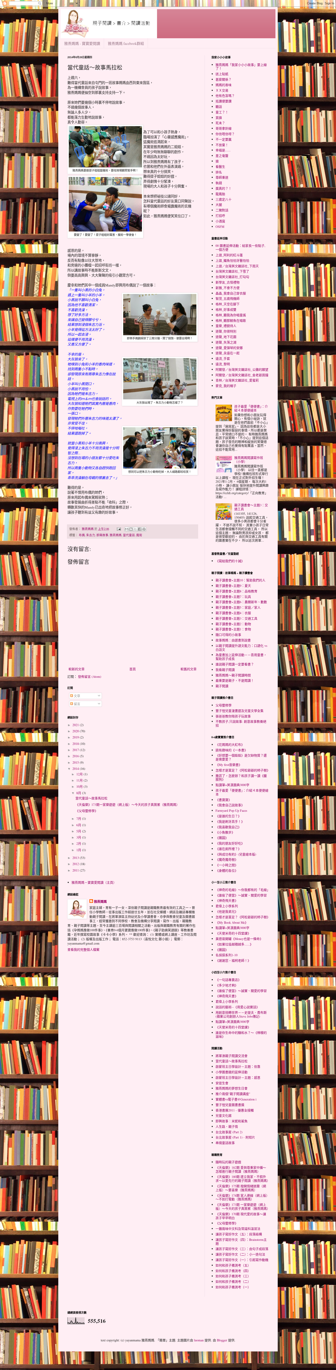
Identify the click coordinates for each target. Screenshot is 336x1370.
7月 (79, 818)
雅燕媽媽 (116, 535)
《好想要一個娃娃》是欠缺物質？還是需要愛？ (241, 757)
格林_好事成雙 (226, 309)
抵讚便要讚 (224, 101)
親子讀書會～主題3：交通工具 (251, 507)
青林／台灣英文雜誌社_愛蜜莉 (237, 380)
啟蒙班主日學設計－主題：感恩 (238, 1077)
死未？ (220, 123)
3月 (79, 837)
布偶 (82, 535)
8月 (79, 793)
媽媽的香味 (224, 85)
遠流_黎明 (223, 364)
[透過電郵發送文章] (118, 529)
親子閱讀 (222, 686)
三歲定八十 (224, 199)
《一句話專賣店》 (228, 980)
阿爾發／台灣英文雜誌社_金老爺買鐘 (242, 375)
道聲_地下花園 (226, 337)
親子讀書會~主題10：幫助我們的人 (240, 580)
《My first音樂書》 (229, 765)
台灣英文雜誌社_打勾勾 (232, 277)
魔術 (139, 535)
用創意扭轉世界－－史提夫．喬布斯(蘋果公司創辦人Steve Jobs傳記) (241, 1014)
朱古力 (90, 535)
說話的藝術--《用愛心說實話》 (237, 1007)
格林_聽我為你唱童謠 (231, 315)
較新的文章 (77, 669)
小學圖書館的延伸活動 (232, 1072)
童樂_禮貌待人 (226, 326)
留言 (76, 704)
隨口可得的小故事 (228, 634)
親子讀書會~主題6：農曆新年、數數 (241, 602)
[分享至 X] (135, 529)
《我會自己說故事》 (230, 805)
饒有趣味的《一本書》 (232, 750)
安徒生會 (222, 1083)
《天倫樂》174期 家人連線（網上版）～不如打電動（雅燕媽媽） (242, 1197)
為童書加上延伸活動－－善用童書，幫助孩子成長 (241, 657)
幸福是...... (223, 150)
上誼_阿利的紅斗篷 (229, 255)
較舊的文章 (189, 669)
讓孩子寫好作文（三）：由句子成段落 (242, 1249)
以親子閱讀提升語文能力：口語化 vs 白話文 (241, 647)
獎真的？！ (224, 188)
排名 (219, 172)
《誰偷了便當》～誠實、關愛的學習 (241, 895)
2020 (76, 731)
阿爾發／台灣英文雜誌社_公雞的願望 (242, 369)
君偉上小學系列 (227, 906)
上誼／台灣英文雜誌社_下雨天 (237, 266)
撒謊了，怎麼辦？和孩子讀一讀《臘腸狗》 (241, 778)
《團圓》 (222, 838)
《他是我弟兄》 (227, 911)
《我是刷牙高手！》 (230, 821)
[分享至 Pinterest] (144, 529)
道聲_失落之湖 (226, 342)
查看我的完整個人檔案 (83, 949)
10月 (80, 786)
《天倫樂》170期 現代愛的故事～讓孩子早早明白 (241, 1216)
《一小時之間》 (227, 865)
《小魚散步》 (225, 832)
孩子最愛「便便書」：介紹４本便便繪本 (251, 408)
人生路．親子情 (227, 1126)
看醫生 (220, 166)
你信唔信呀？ (225, 134)
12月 (80, 774)
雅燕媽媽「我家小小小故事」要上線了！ (241, 67)
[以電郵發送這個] (126, 529)
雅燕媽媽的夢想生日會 (232, 1088)
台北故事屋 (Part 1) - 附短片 (235, 1137)
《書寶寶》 (224, 800)
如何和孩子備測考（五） (233, 1265)
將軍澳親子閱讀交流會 (232, 1056)
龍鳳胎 (220, 194)
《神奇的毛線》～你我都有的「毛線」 (243, 890)
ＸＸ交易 (222, 90)
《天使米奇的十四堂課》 (233, 933)
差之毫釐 (222, 155)
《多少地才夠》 (227, 985)
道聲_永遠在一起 (228, 353)
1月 (79, 850)
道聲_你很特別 (226, 331)
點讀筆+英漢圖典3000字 (232, 785)
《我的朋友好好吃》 (230, 843)
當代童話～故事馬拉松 (91, 798)
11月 (80, 780)
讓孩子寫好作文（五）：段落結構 (239, 1234)
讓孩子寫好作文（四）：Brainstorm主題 (241, 1241)
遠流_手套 (223, 358)
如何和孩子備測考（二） (233, 1281)
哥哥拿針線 (224, 128)
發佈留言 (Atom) (89, 676)
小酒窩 (220, 221)
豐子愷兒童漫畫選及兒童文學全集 (240, 710)
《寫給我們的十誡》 (230, 561)
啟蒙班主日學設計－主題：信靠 (238, 1066)
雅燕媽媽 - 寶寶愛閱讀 (82, 43)
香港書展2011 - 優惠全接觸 (235, 1110)
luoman (199, 1340)
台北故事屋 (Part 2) (229, 1132)
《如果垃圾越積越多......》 (234, 944)
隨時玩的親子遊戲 (228, 1162)
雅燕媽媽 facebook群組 (126, 43)
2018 (76, 743)
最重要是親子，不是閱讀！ (235, 680)
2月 (79, 843)
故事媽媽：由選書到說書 (233, 640)
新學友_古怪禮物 (228, 282)
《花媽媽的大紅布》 (230, 744)
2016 (76, 756)
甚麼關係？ (224, 79)
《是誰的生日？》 (228, 816)
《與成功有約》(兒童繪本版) (236, 854)
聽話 (219, 106)
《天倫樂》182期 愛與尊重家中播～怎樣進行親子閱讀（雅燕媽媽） (241, 1169)
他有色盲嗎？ (225, 95)
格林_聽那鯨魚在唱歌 (231, 320)
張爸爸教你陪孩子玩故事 (233, 716)
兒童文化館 (224, 1115)
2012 (76, 864)
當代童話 (129, 535)
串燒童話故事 (225, 1143)
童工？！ (222, 112)
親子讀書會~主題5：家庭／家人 (238, 607)
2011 (76, 870)
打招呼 (220, 215)
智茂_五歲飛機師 (228, 298)
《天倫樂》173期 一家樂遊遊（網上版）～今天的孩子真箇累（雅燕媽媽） (243, 1206)
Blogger (222, 1340)
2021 (76, 725)
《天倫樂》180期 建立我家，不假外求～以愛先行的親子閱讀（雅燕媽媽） (243, 1178)
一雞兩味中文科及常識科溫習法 (238, 1228)
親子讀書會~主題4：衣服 (233, 613)
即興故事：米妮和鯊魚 (232, 1121)
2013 (76, 857)
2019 (76, 737)
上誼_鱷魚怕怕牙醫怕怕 (232, 260)
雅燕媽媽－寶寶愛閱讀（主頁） (94, 882)
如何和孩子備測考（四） (233, 1271)
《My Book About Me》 (232, 922)
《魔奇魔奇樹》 (227, 859)
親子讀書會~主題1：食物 (233, 629)
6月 (79, 825)
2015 (76, 762)
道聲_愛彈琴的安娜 (229, 348)
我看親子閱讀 (225, 669)
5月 (79, 831)
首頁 (132, 669)
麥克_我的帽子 (226, 386)
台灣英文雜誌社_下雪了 (232, 271)
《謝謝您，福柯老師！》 (233, 960)
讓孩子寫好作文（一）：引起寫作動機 (242, 1260)
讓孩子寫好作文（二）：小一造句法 (240, 1254)
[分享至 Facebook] (139, 529)
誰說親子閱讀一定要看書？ (235, 664)
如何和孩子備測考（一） (233, 1287)
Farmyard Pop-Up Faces (231, 810)
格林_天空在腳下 (228, 304)
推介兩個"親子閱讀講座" (233, 1094)
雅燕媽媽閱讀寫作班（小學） (248, 459)
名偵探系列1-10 (226, 955)
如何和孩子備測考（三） (233, 1276)
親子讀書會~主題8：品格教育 (236, 591)
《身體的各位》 (227, 870)
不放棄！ (222, 145)
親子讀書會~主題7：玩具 (233, 596)
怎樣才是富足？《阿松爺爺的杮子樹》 (243, 770)
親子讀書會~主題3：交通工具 (236, 618)
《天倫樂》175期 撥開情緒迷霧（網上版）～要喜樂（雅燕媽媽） (241, 1188)
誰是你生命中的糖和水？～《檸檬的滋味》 (241, 1034)
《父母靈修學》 (86, 811)
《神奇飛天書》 (227, 900)
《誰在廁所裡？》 (228, 849)
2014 (76, 768)
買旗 (219, 117)
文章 (76, 696)
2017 (76, 750)
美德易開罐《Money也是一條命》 (239, 939)
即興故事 (102, 535)
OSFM (220, 226)
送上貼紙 (222, 74)
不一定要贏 (224, 139)
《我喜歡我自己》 (228, 827)
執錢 (219, 183)
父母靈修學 (224, 705)
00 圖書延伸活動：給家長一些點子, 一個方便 (240, 247)
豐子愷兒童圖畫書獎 (230, 1105)
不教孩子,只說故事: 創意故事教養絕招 (241, 723)
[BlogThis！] (131, 529)
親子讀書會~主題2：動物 (233, 624)
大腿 (219, 204)
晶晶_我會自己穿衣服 (231, 293)
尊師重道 (222, 177)
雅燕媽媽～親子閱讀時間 (233, 675)
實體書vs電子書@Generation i (236, 1099)
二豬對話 (222, 210)
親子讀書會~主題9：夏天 (233, 585)
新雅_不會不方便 (228, 288)
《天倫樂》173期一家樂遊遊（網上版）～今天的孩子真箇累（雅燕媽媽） (127, 804)
